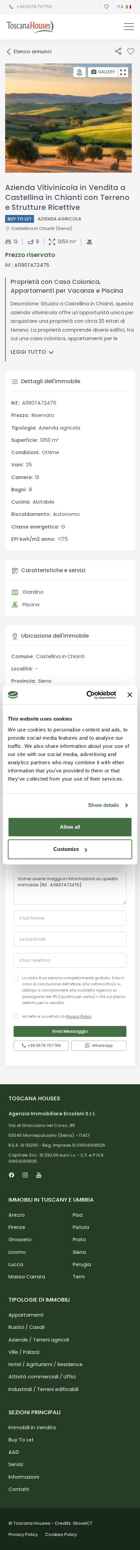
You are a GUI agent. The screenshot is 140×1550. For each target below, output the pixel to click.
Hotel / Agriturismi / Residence (45, 1364)
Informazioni (23, 1477)
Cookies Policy (61, 1534)
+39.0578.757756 (34, 7)
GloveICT (82, 1523)
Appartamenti (25, 1315)
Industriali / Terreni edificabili (43, 1389)
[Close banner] (129, 695)
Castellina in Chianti (32, 228)
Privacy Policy (78, 1016)
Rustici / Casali (26, 1327)
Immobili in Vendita (32, 1427)
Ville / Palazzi (23, 1352)
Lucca (15, 1264)
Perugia (82, 1264)
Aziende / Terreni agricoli (38, 1339)
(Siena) (63, 228)
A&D (13, 1452)
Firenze (16, 1227)
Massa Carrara (26, 1276)
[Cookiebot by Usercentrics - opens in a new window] (87, 695)
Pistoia (81, 1227)
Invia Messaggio (70, 1031)
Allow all (70, 827)
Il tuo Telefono (35, 960)
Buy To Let (21, 1439)
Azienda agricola (59, 219)
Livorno (17, 1252)
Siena (79, 1252)
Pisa (78, 1215)
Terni (79, 1276)
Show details (103, 805)
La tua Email (32, 939)
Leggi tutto (28, 352)
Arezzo (16, 1215)
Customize (66, 849)
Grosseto (20, 1239)
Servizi (15, 1464)
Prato (79, 1239)
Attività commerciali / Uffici (42, 1376)
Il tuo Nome (32, 918)
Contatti (18, 1489)
